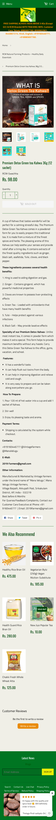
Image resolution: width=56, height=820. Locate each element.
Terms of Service (11, 790)
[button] (52, 793)
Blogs (28, 764)
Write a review (28, 726)
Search (8, 786)
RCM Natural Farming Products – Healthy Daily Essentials (22, 55)
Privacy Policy (43, 786)
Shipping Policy (42, 790)
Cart (51, 4)
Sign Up (48, 772)
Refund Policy (27, 790)
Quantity (6, 189)
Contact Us (18, 786)
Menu (9, 4)
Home (5, 45)
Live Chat (30, 786)
